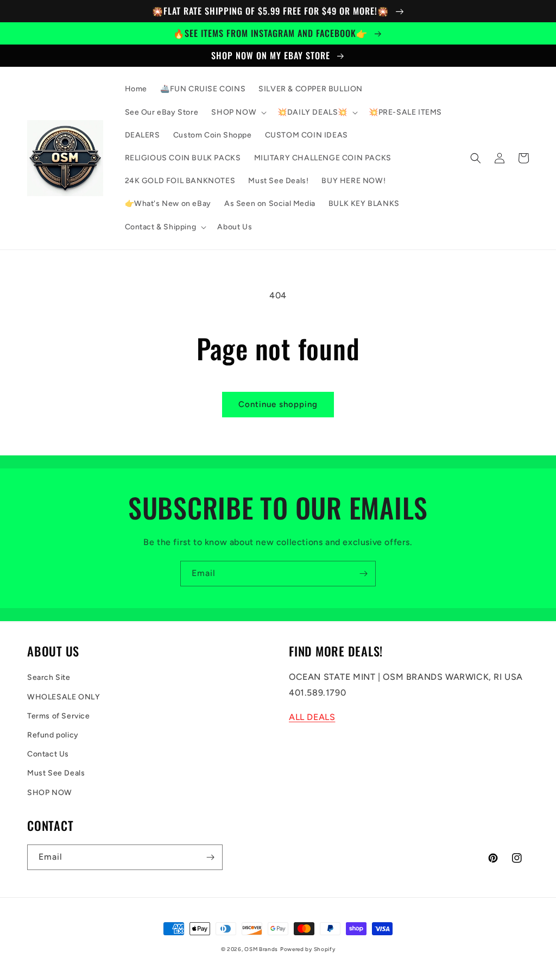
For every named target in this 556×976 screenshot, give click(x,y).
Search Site (49, 677)
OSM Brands (261, 949)
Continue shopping (278, 404)
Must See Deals (56, 773)
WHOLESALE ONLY (63, 697)
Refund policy (53, 735)
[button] (238, 112)
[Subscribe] (363, 573)
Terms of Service (58, 716)
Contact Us (48, 754)
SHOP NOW (49, 792)
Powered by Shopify (308, 949)
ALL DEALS (312, 717)
